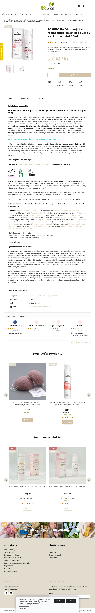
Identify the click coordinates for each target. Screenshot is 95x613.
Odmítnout (59, 601)
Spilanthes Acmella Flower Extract (65, 217)
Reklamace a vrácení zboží (14, 558)
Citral (63, 226)
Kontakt (7, 568)
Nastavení (23, 608)
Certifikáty (53, 558)
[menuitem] (8, 14)
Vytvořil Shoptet (85, 610)
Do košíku (76, 75)
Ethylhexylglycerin (38, 226)
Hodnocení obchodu (11, 555)
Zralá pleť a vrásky (35, 307)
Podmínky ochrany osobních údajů (17, 563)
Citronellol (28, 228)
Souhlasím (71, 601)
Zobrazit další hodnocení (80, 342)
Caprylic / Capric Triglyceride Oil (67, 211)
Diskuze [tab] (41, 99)
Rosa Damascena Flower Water (26, 211)
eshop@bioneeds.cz (11, 587)
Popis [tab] (10, 99)
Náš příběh (53, 552)
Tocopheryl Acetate (44, 222)
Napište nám (8, 566)
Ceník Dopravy (9, 550)
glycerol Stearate (31, 217)
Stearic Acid (82, 220)
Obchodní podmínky (11, 560)
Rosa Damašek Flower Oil (42, 224)
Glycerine (11, 220)
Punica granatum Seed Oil (40, 213)
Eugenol (70, 226)
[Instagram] (11, 593)
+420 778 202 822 (10, 589)
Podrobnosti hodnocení (78, 42)
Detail (26, 508)
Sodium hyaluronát (73, 215)
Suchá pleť (47, 307)
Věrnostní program (11, 552)
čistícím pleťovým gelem (60, 199)
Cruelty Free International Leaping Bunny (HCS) (35, 164)
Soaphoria (51, 26)
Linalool (19, 228)
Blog (51, 550)
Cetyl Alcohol (43, 220)
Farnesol (11, 228)
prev (6, 395)
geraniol (79, 226)
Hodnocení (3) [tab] (25, 99)
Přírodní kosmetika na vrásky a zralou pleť (44, 295)
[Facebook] (6, 593)
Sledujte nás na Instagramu (50, 529)
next (89, 395)
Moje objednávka (10, 571)
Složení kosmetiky (55, 555)
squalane (33, 215)
